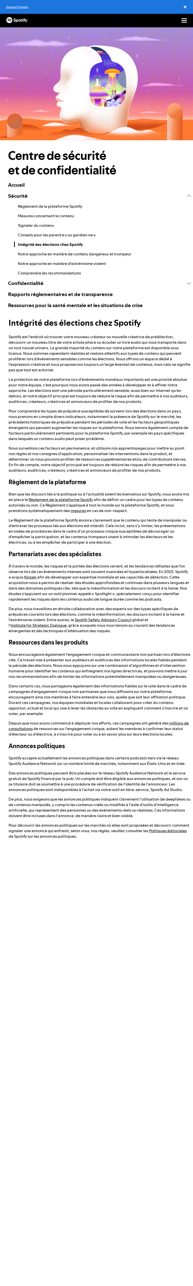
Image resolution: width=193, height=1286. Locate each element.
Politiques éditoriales (168, 830)
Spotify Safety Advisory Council (103, 619)
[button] (99, 195)
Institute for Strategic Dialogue (39, 625)
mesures (78, 510)
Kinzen (30, 577)
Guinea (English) (17, 7)
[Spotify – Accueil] (17, 20)
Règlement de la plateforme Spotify (61, 499)
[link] (99, 184)
